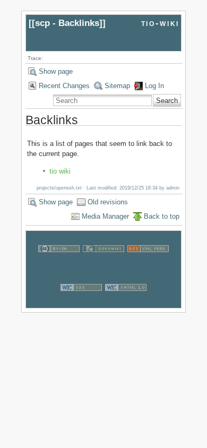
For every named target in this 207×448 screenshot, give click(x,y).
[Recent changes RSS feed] (148, 264)
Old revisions (108, 202)
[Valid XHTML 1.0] (126, 303)
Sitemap (117, 86)
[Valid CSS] (81, 303)
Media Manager (105, 216)
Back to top (161, 216)
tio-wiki (160, 23)
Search (167, 101)
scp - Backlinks (67, 23)
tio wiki (60, 171)
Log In (154, 86)
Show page (56, 71)
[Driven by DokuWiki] (103, 264)
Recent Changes (64, 86)
